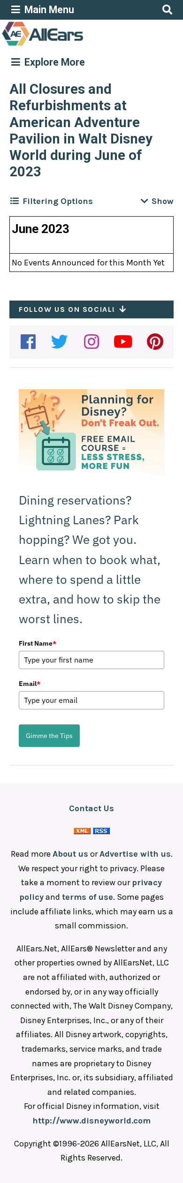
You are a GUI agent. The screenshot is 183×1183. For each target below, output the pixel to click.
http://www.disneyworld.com (91, 1120)
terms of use (87, 897)
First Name (37, 643)
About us (70, 854)
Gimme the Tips (49, 735)
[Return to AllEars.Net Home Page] (72, 45)
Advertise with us (135, 854)
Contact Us (91, 808)
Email (29, 683)
